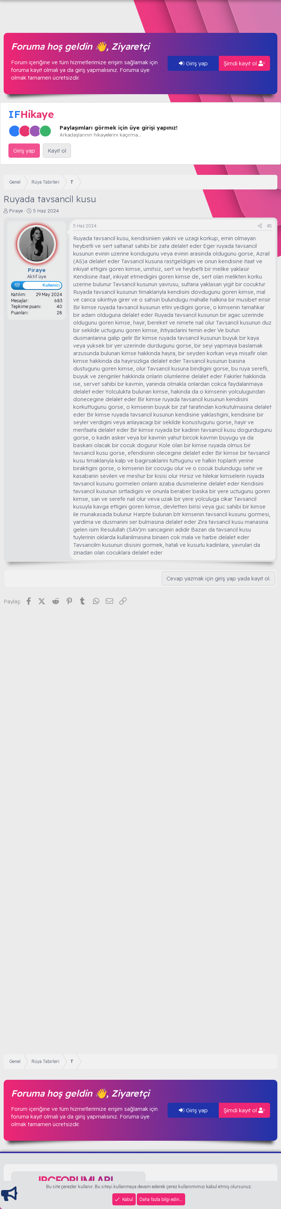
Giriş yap (196, 63)
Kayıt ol (57, 150)
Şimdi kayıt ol (241, 63)
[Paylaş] (260, 226)
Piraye (16, 211)
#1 (269, 226)
